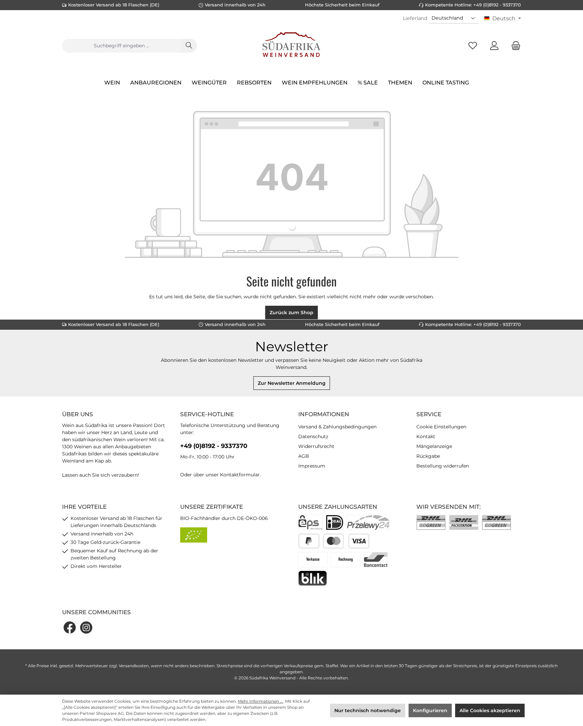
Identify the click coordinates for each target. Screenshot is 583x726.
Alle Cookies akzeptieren (490, 710)
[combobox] (121, 46)
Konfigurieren (430, 710)
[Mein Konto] (494, 46)
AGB (303, 456)
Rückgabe (428, 456)
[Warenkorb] (514, 46)
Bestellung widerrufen (442, 466)
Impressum (311, 466)
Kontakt (425, 436)
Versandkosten (134, 665)
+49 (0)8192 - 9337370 (213, 446)
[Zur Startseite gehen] (291, 45)
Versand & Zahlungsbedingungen (337, 427)
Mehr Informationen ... (260, 701)
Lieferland (415, 18)
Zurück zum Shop (291, 312)
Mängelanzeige (434, 446)
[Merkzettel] (473, 46)
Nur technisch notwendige (367, 710)
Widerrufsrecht (316, 446)
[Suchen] (189, 46)
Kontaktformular (240, 475)
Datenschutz (313, 436)
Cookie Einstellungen (441, 427)
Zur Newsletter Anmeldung (292, 383)
